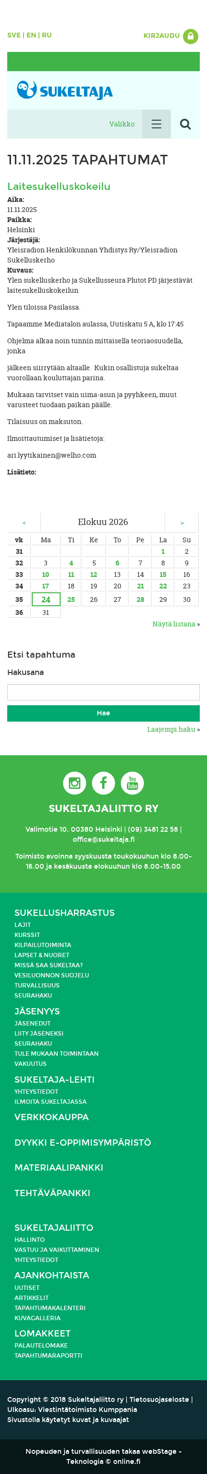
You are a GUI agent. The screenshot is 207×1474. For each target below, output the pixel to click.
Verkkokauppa (51, 1117)
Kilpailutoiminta (42, 945)
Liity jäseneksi (39, 1033)
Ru (47, 35)
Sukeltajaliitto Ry (103, 808)
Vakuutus (30, 1064)
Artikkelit (31, 1298)
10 (45, 574)
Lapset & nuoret (41, 955)
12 (94, 574)
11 (71, 574)
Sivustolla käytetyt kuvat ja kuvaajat (68, 1420)
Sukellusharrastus (64, 913)
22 (163, 585)
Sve (14, 35)
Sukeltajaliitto (53, 1228)
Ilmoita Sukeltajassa (50, 1102)
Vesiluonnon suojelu (51, 975)
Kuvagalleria (37, 1318)
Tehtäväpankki (52, 1193)
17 (45, 585)
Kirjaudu (162, 36)
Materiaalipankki (59, 1168)
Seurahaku (33, 995)
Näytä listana (174, 623)
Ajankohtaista (51, 1276)
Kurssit (27, 935)
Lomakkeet (42, 1334)
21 (140, 585)
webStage (159, 1452)
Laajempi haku (171, 729)
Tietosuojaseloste (159, 1400)
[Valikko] (156, 124)
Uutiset (26, 1288)
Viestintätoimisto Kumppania (87, 1410)
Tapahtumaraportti (48, 1355)
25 (71, 599)
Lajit (22, 925)
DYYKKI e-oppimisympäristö (82, 1143)
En (31, 35)
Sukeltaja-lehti (54, 1080)
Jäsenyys (37, 1012)
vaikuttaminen (74, 1250)
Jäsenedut (32, 1023)
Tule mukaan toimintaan (56, 1053)
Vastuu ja (31, 1250)
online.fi (127, 1462)
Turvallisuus (37, 985)
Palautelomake (41, 1345)
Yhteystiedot (36, 1091)
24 (46, 599)
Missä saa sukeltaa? (48, 965)
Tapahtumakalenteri (50, 1308)
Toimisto (29, 856)
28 (140, 599)
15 (163, 574)
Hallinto (29, 1240)
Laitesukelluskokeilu (59, 186)
